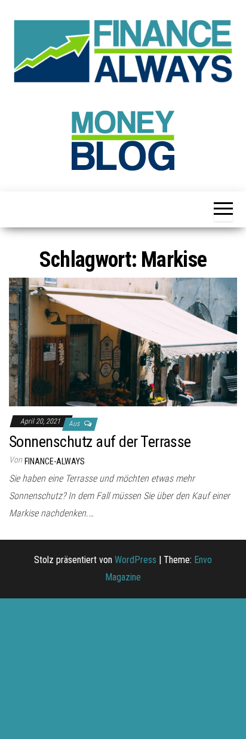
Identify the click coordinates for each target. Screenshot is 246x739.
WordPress (135, 559)
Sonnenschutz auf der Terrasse (100, 442)
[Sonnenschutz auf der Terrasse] (123, 341)
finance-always (54, 461)
